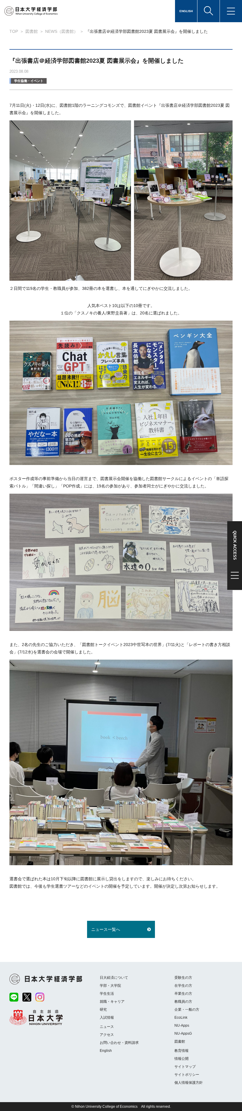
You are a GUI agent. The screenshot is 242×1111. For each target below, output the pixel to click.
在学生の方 (183, 986)
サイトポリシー (186, 1075)
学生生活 (107, 993)
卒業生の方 (183, 993)
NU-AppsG (183, 1033)
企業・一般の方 (186, 1009)
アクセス (107, 1035)
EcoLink (180, 1017)
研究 (103, 1009)
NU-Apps (181, 1025)
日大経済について (114, 978)
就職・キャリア (112, 1001)
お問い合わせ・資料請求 (119, 1043)
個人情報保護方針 (188, 1083)
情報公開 (181, 1059)
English (106, 1051)
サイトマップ (185, 1067)
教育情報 (181, 1051)
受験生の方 (183, 978)
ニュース (107, 1027)
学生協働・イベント (28, 81)
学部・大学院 (110, 986)
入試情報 (107, 1017)
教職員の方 (183, 1001)
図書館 (179, 1041)
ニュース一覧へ (105, 929)
